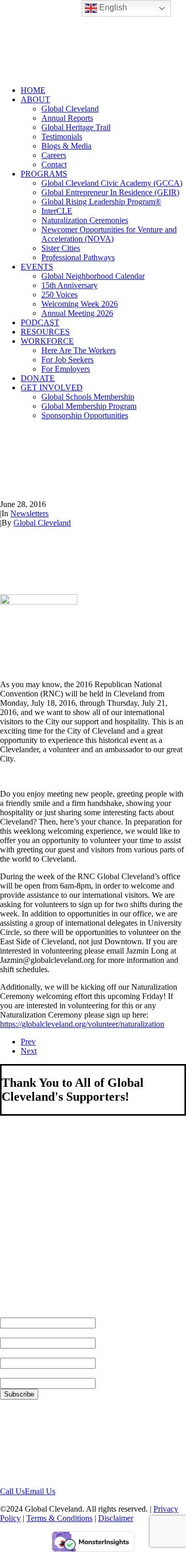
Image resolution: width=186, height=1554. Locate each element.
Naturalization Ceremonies (84, 220)
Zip (6, 1373)
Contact (54, 164)
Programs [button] (44, 173)
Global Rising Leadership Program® (101, 201)
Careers (53, 155)
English (112, 7)
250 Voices (59, 294)
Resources (45, 331)
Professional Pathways (78, 257)
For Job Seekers (67, 359)
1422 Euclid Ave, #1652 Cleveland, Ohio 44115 (40, 1443)
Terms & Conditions (59, 1518)
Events (37, 266)
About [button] (35, 99)
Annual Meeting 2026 (77, 313)
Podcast (40, 322)
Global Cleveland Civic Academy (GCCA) (111, 183)
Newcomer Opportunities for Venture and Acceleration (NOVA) (109, 234)
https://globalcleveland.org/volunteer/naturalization (82, 1024)
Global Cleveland (70, 108)
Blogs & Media (66, 145)
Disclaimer (115, 1518)
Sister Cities (60, 248)
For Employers (65, 368)
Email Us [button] (40, 1491)
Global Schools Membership (87, 396)
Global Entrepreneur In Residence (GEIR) (110, 192)
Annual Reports (67, 118)
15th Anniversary (69, 285)
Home (33, 90)
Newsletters (29, 513)
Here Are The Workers (78, 350)
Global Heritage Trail (76, 127)
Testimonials (61, 136)
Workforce (47, 341)
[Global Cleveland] (93, 38)
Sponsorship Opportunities (84, 415)
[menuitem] (103, 90)
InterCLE (56, 211)
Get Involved (52, 387)
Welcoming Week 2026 (79, 303)
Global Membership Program (88, 406)
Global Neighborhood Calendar (93, 276)
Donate (38, 378)
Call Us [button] (12, 1491)
